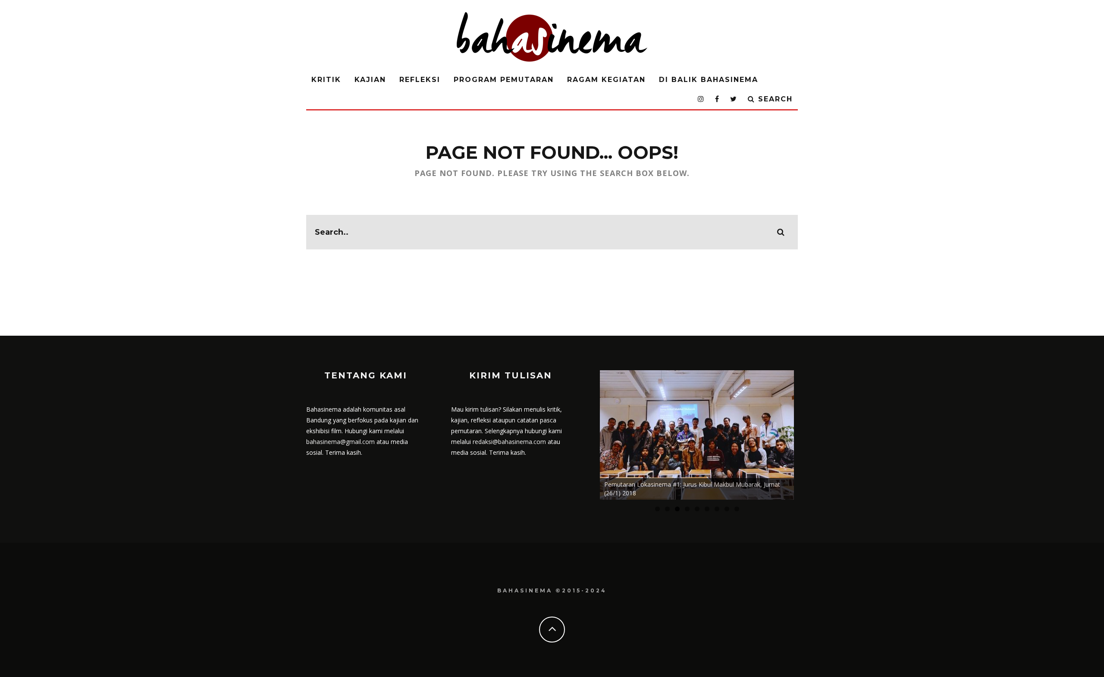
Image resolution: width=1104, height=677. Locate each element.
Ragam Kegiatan (606, 80)
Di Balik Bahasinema (708, 80)
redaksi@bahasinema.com (509, 442)
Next (809, 432)
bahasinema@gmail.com (340, 442)
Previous (584, 432)
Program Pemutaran (504, 80)
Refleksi (419, 80)
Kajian (370, 80)
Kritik (326, 80)
